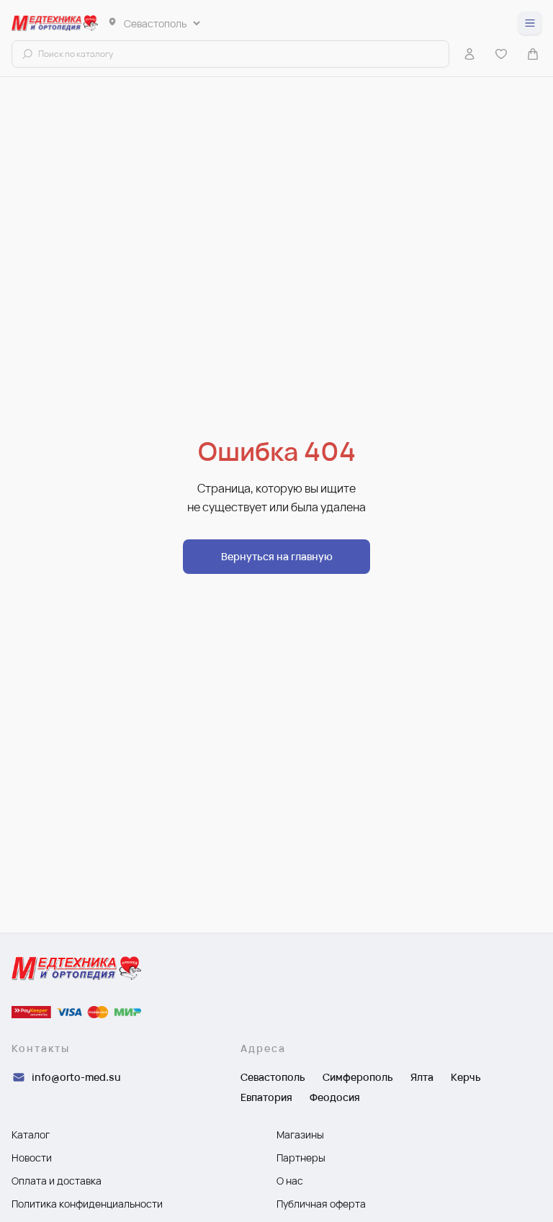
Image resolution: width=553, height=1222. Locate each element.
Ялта (421, 1077)
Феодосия (335, 1097)
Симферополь (358, 1077)
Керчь (466, 1077)
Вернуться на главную (277, 556)
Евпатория (266, 1097)
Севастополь (272, 1077)
